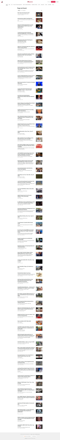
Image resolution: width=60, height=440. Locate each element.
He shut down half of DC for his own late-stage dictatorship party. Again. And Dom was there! (26, 241)
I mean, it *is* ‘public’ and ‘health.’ (22, 405)
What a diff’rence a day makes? (22, 42)
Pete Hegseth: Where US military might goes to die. (25, 170)
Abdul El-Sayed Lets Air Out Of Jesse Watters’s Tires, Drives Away (24, 196)
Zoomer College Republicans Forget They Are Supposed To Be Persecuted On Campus (26, 76)
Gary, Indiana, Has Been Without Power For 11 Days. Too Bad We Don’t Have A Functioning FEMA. (26, 294)
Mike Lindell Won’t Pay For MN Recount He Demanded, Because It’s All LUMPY (25, 139)
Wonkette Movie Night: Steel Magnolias (25, 18)
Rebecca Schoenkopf (22, 134)
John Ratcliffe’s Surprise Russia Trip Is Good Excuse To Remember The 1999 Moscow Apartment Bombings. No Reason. (26, 154)
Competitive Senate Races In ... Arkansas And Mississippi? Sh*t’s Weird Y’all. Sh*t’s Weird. (26, 288)
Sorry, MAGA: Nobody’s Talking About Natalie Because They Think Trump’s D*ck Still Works (26, 397)
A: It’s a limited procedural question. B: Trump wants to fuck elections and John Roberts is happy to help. (26, 184)
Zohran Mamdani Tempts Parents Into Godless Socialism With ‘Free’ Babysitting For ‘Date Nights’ (26, 389)
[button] (6, 5)
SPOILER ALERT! (20, 28)
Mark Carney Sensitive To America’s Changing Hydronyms (26, 83)
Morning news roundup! (21, 133)
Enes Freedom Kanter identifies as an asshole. (24, 204)
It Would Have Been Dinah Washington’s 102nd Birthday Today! (25, 40)
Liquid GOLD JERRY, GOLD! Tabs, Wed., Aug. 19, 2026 (26, 426)
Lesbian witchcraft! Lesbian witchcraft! (23, 282)
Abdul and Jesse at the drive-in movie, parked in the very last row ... (26, 126)
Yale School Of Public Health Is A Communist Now (26, 404)
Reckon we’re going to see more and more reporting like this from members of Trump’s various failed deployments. (26, 211)
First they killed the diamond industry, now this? (24, 77)
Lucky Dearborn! (20, 357)
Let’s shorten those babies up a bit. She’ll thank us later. (25, 316)
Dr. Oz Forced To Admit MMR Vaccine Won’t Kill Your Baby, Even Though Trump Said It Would (26, 231)
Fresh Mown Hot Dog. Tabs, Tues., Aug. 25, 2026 (26, 216)
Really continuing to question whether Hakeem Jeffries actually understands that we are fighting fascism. (25, 255)
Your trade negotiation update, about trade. (24, 111)
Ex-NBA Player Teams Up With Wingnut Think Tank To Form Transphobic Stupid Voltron (26, 202)
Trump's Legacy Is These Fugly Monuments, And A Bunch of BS (26, 362)
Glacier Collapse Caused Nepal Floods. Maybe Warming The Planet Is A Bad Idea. (26, 104)
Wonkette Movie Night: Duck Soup (24, 273)
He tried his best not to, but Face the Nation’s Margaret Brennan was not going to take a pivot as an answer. (25, 233)
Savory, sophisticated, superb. (22, 310)
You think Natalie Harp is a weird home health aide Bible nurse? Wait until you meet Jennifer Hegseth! (25, 337)
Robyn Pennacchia (22, 72)
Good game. (19, 197)
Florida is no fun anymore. (21, 420)
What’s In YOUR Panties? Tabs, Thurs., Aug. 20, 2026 (26, 383)
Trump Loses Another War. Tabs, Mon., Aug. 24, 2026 (26, 260)
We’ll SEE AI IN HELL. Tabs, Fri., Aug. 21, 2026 (26, 341)
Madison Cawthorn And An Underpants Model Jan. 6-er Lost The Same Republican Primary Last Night (26, 418)
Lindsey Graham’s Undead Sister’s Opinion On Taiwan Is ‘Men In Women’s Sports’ (26, 376)
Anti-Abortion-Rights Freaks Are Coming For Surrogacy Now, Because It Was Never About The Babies (26, 145)
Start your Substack (28, 436)
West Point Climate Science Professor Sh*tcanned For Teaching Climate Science (25, 61)
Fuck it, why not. (20, 322)
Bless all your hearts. (20, 398)
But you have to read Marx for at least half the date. (25, 392)
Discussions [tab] (23, 10)
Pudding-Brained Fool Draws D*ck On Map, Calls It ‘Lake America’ (26, 110)
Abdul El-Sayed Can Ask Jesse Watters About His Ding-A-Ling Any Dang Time (26, 124)
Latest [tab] (19, 10)
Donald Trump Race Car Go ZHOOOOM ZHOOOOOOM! (25, 239)
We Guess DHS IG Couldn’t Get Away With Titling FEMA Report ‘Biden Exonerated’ (25, 161)
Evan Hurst (21, 85)
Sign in (57, 1)
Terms (34, 434)
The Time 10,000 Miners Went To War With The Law (26, 189)
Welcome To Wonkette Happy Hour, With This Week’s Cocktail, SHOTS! (26, 47)
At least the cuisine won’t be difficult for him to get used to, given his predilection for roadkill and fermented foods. (26, 71)
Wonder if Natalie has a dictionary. (22, 84)
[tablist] (22, 10)
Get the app (34, 436)
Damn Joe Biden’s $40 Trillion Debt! (24, 321)
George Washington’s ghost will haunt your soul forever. (25, 363)
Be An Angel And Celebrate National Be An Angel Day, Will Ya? (25, 302)
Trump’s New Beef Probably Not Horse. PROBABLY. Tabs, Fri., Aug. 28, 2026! (25, 89)
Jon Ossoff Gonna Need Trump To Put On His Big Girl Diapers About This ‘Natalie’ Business (26, 369)
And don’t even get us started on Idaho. (23, 289)
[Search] (48, 2)
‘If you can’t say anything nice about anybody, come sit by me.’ (26, 20)
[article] (30, 14)
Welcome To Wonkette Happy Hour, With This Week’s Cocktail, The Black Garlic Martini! (26, 308)
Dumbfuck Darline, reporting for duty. (23, 377)
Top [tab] (21, 10)
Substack (26, 438)
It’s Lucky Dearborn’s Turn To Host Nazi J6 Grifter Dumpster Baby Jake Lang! (25, 356)
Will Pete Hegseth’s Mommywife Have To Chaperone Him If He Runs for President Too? (26, 335)
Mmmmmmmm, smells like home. (22, 218)
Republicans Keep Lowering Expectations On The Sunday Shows (26, 246)
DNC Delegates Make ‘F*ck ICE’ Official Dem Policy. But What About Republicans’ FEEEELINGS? (26, 410)
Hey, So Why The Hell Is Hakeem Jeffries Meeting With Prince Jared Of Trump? (25, 253)
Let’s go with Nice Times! (21, 268)
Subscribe (53, 1)
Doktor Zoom (21, 36)
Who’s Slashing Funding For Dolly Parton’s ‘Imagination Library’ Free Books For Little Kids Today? (25, 117)
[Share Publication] (50, 2)
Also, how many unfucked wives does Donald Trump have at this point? (26, 371)
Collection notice (37, 434)
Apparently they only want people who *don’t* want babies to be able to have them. (26, 148)
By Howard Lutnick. (20, 56)
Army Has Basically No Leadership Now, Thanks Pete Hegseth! (25, 169)
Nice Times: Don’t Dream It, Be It (23, 12)
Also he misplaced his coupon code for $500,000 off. (25, 140)
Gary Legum (21, 99)
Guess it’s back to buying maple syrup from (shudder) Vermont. (25, 225)
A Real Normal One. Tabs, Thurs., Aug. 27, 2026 (25, 132)
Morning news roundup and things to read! (24, 384)
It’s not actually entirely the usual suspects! (24, 119)
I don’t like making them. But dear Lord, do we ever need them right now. (26, 49)
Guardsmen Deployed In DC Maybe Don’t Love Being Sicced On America (26, 209)
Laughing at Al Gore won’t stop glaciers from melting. (25, 105)
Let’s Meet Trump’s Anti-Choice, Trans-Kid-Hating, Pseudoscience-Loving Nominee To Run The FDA (26, 327)
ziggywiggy (21, 21)
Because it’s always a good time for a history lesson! (25, 156)
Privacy (31, 434)
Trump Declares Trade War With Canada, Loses (25, 223)
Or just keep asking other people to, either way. (24, 303)
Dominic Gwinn (22, 242)
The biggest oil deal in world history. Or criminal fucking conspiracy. (25, 35)
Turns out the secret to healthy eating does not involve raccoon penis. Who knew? (25, 350)
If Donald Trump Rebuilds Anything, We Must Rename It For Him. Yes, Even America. (26, 55)
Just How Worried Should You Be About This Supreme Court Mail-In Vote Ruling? (26, 182)
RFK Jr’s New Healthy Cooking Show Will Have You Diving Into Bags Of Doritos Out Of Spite (26, 348)
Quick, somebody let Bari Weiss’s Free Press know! (25, 62)
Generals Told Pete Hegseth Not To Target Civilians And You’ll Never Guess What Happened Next (25, 25)
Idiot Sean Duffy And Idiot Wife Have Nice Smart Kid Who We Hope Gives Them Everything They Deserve (25, 280)
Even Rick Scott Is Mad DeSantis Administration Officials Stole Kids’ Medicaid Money (26, 96)
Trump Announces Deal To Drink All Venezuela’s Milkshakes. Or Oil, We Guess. (25, 33)
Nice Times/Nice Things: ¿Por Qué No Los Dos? (25, 267)
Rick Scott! (19, 98)
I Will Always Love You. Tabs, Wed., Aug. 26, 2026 (26, 175)
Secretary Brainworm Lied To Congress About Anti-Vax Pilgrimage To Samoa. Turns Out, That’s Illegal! (26, 68)
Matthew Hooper (22, 50)
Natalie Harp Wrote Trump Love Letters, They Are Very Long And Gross (26, 315)
